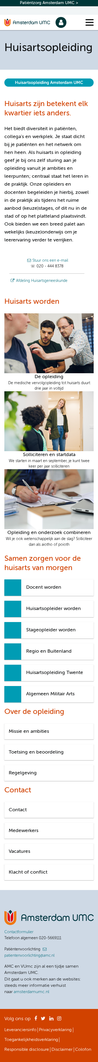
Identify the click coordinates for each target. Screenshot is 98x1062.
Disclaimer (61, 1050)
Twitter (43, 1020)
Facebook (35, 1020)
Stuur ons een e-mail (50, 260)
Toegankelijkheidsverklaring (31, 1040)
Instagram (59, 1020)
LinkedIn (51, 1020)
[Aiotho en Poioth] (49, 499)
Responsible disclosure (26, 1050)
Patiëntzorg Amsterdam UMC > (49, 3)
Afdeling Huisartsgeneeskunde (42, 281)
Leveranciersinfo (20, 1030)
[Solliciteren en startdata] (49, 421)
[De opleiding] (49, 343)
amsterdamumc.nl (31, 992)
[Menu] (89, 22)
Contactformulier (18, 932)
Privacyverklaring (55, 1030)
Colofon (83, 1050)
